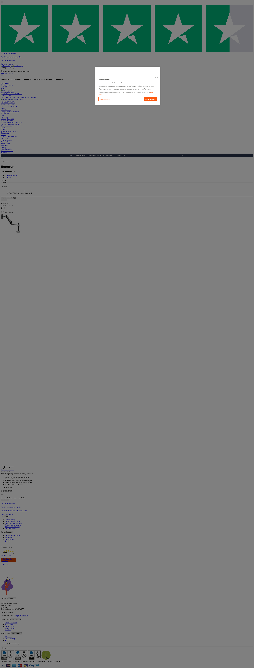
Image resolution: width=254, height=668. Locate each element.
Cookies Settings (105, 99)
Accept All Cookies (150, 99)
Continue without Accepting (151, 77)
